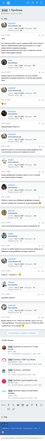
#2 (43, 72)
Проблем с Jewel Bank (22, 370)
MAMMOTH (18, 354)
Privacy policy (28, 428)
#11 (42, 294)
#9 (43, 246)
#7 (43, 197)
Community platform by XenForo (22, 438)
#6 (43, 172)
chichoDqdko (18, 385)
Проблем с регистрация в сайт (25, 380)
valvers (10, 396)
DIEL (9, 372)
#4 (43, 123)
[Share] (39, 35)
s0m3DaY (6, 13)
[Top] (39, 428)
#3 (43, 100)
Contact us (5, 428)
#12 (42, 317)
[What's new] (37, 3)
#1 (43, 35)
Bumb (10, 351)
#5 (43, 146)
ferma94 (11, 383)
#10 (42, 271)
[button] (3, 3)
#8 (43, 223)
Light (5, 425)
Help (14, 351)
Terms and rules (16, 428)
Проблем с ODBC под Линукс (24, 360)
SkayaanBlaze (13, 362)
